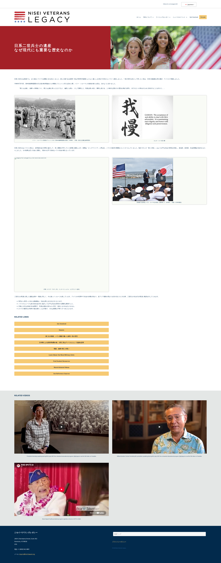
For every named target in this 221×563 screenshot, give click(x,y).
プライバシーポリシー (119, 542)
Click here (76, 456)
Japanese (190, 4)
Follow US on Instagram (169, 4)
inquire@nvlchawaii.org (27, 554)
